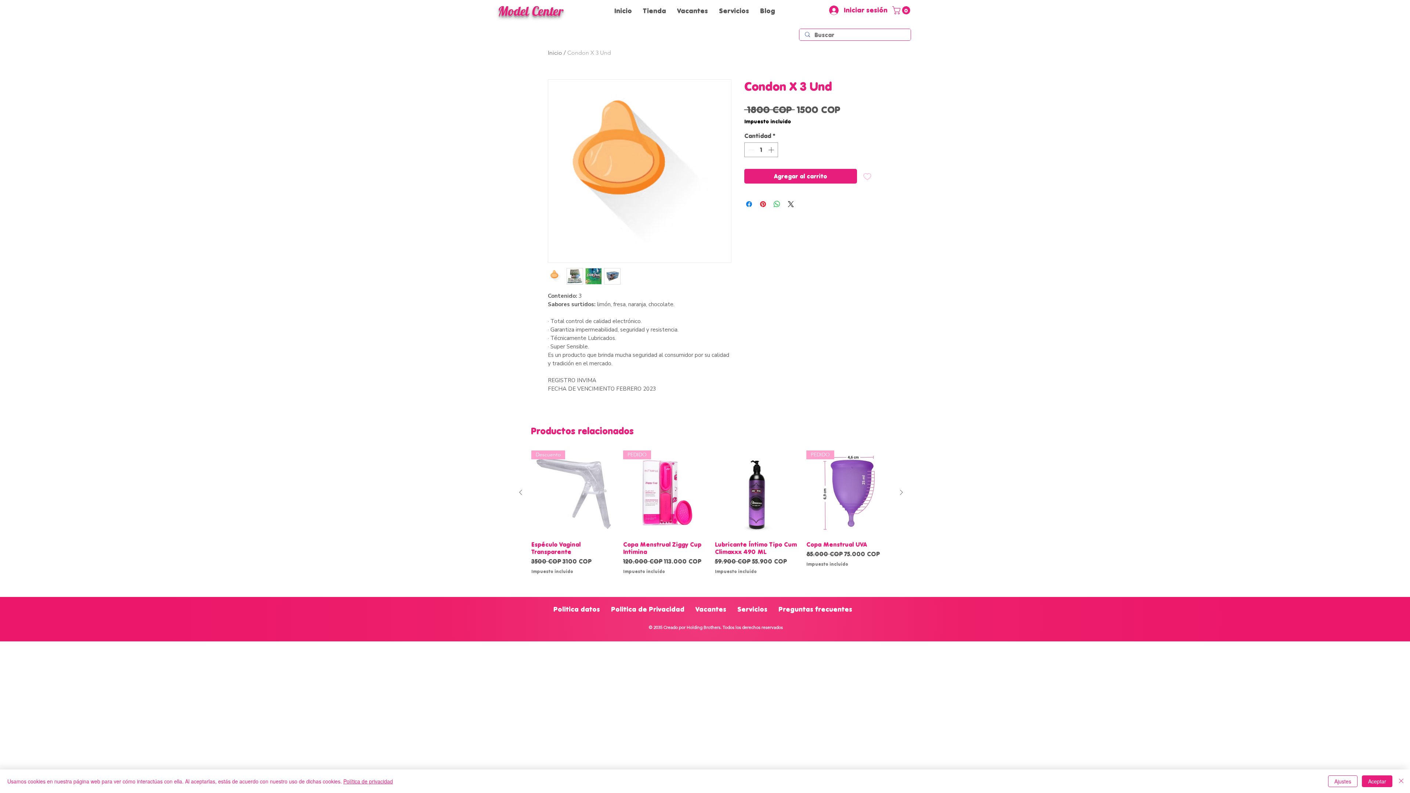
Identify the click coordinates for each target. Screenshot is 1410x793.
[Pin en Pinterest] (763, 204)
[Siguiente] (901, 492)
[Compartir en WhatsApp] (777, 204)
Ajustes (1342, 781)
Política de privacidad (368, 781)
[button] (902, 10)
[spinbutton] (761, 150)
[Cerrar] (1401, 781)
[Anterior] (520, 492)
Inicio (555, 52)
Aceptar (1377, 781)
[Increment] (772, 150)
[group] (711, 512)
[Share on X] (791, 204)
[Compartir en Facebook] (749, 204)
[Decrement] (750, 150)
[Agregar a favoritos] (867, 176)
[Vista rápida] (757, 492)
